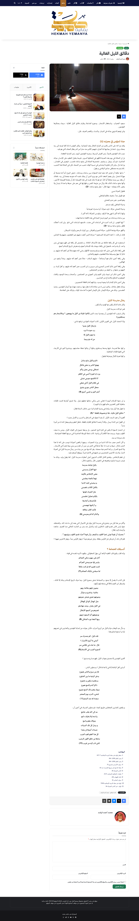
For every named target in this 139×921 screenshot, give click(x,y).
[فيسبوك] (124, 117)
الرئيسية (120, 3)
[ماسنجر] (114, 801)
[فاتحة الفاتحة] (20, 157)
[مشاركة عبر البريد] (109, 801)
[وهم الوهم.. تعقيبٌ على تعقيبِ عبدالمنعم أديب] (38, 133)
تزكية (63, 3)
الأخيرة (29, 87)
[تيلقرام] (66, 917)
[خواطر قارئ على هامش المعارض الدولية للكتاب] (37, 173)
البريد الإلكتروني (121, 873)
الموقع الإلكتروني (83, 873)
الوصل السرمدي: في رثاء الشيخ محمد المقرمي (23, 114)
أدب (81, 3)
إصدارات (49, 3)
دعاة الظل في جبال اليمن (25, 122)
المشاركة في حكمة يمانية (69, 914)
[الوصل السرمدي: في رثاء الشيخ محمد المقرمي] (38, 115)
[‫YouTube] (71, 917)
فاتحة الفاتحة (24, 163)
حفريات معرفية (108, 3)
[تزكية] (69, 23)
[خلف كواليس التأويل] (20, 173)
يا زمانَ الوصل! (40, 163)
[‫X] (119, 117)
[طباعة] (104, 801)
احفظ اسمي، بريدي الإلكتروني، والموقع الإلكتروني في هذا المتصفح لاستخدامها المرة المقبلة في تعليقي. (95, 882)
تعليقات (16, 87)
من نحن (34, 3)
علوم (69, 3)
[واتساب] (63, 917)
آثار (74, 3)
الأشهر (41, 87)
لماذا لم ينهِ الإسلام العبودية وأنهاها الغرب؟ (24, 96)
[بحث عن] (14, 3)
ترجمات (41, 3)
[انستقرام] (68, 917)
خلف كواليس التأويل (22, 179)
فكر (97, 3)
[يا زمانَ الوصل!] (37, 157)
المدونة (27, 3)
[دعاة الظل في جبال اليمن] (38, 124)
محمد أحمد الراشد (120, 59)
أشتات (57, 3)
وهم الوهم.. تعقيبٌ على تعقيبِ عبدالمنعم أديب (23, 132)
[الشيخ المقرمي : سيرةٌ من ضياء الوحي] (38, 106)
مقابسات (89, 3)
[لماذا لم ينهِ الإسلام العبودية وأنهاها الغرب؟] (38, 97)
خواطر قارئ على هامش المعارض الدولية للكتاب (37, 180)
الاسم (124, 865)
